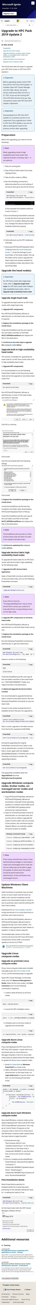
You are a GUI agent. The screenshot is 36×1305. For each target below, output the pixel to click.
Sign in (32, 21)
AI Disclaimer (6, 1294)
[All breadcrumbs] (3, 25)
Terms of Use (25, 1299)
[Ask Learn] (29, 25)
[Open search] (27, 21)
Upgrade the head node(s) (11, 51)
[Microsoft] (18, 21)
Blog (27, 1294)
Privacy (13, 1297)
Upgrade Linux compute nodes (13, 62)
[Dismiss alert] (32, 3)
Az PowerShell (15, 1064)
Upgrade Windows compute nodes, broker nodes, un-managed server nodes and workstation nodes (16, 55)
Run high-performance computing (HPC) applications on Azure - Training (15, 1251)
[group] (19, 197)
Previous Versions (18, 1294)
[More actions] (32, 25)
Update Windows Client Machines (14, 59)
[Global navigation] (2, 21)
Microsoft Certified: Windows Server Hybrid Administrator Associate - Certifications (16, 1264)
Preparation (7, 48)
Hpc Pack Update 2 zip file (21, 910)
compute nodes (10, 345)
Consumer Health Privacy (10, 1299)
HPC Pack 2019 (11, 25)
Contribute (5, 1297)
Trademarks (5, 1302)
